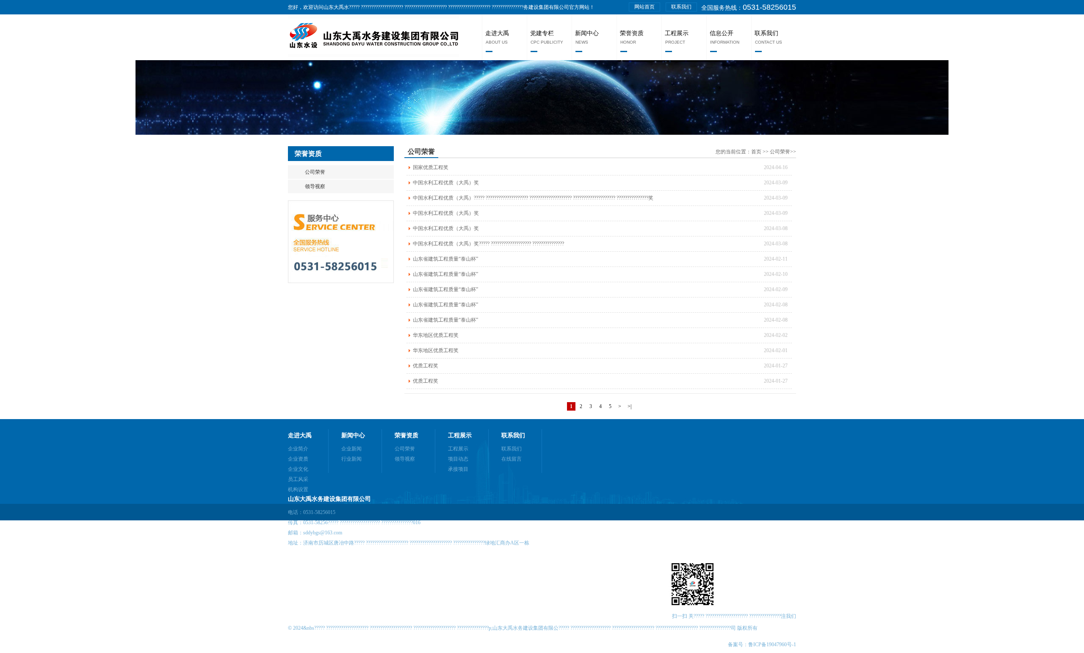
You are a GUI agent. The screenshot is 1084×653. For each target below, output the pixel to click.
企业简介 (298, 449)
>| (629, 406)
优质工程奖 (425, 366)
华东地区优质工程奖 (436, 335)
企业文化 (298, 469)
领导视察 (315, 186)
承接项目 (458, 469)
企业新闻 (351, 449)
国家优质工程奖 (430, 167)
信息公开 (721, 33)
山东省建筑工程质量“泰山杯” (445, 259)
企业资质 (298, 459)
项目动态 (458, 459)
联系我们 (681, 7)
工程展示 (677, 33)
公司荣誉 (315, 172)
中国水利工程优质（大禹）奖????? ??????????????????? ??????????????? (488, 244)
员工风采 (298, 479)
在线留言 (511, 459)
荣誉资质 (632, 33)
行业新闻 (351, 459)
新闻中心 (587, 33)
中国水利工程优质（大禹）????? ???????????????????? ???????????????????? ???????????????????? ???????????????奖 (533, 198)
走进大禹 (497, 33)
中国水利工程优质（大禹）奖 (446, 183)
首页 (757, 152)
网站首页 (644, 7)
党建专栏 (542, 33)
